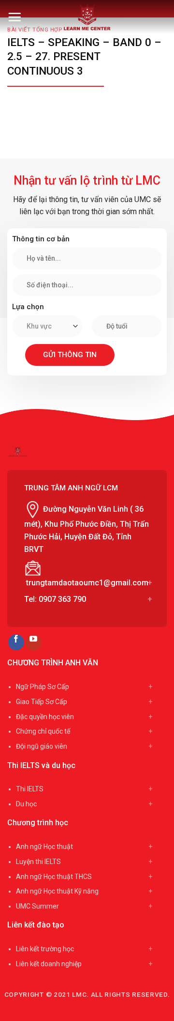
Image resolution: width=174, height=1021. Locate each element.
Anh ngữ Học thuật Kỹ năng (57, 891)
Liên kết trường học (45, 949)
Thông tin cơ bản (41, 239)
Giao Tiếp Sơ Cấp (41, 702)
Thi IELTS (30, 789)
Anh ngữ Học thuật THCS (54, 876)
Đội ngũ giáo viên (41, 746)
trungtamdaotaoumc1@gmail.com (87, 582)
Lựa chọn (28, 306)
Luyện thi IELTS (38, 861)
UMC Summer (37, 906)
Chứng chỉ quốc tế (43, 731)
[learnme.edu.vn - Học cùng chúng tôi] (87, 17)
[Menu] (14, 17)
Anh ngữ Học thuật (44, 846)
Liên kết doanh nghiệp (49, 964)
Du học (26, 804)
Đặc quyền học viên (45, 717)
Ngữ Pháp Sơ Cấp (42, 687)
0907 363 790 (62, 599)
